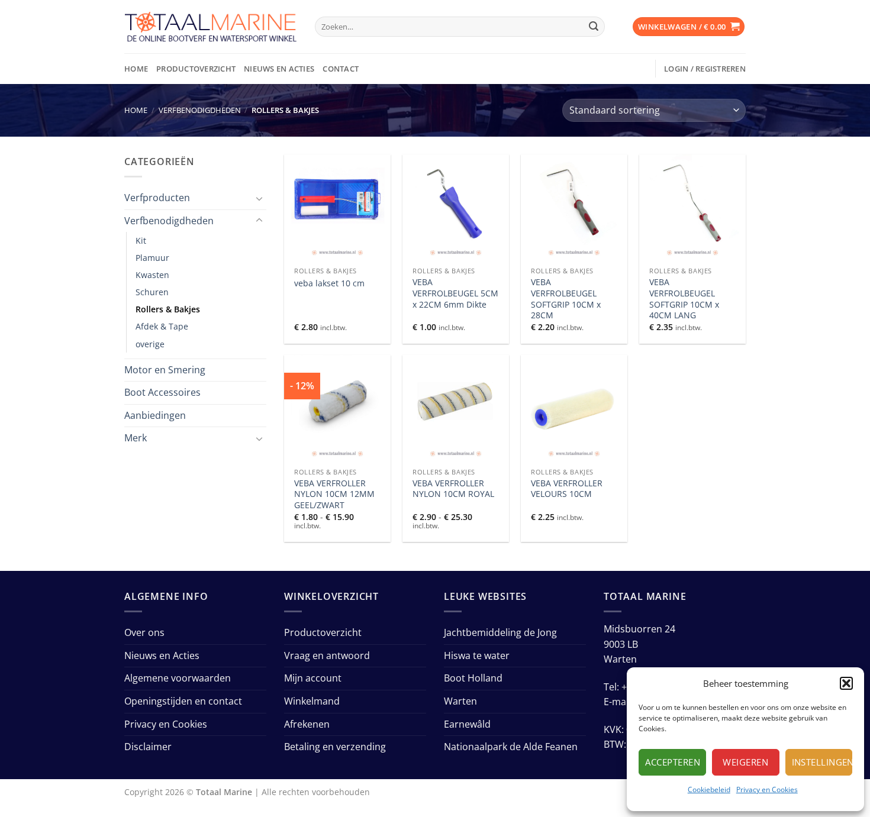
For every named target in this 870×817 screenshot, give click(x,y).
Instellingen (822, 762)
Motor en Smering (164, 369)
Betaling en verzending (335, 746)
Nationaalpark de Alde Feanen (511, 746)
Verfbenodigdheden (200, 110)
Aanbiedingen (155, 415)
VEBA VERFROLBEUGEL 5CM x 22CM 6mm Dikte (455, 293)
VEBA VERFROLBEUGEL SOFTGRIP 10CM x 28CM (566, 299)
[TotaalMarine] (210, 26)
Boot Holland (473, 677)
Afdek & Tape (162, 326)
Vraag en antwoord (327, 655)
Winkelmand (312, 701)
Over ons (144, 632)
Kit (141, 240)
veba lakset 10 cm (329, 283)
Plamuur (152, 257)
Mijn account (312, 677)
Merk (135, 437)
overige (150, 344)
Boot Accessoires (162, 392)
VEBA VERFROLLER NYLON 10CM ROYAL (453, 489)
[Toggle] (259, 198)
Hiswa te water (477, 655)
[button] (846, 683)
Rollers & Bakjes (168, 309)
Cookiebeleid (709, 789)
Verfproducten (157, 197)
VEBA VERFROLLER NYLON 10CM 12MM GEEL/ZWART (334, 494)
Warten (460, 701)
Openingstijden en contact (183, 701)
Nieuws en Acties (279, 68)
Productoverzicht (196, 68)
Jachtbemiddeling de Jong (500, 632)
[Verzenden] (594, 27)
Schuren (152, 292)
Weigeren (745, 762)
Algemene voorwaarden (177, 677)
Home (136, 68)
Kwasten (152, 274)
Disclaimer (148, 746)
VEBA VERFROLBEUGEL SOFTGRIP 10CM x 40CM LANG (684, 299)
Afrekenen (307, 724)
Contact (341, 68)
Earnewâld (467, 724)
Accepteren (672, 762)
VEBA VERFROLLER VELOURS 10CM (566, 489)
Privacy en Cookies (767, 789)
